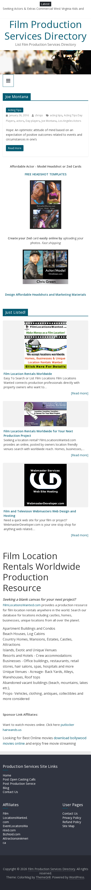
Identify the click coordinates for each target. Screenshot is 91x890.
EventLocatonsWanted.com (15, 828)
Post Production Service (19, 784)
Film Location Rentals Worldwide (28, 374)
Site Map (68, 826)
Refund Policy (71, 822)
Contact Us (10, 792)
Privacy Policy (71, 818)
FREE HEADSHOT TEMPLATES (45, 174)
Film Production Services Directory (45, 30)
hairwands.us (12, 730)
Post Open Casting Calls (19, 779)
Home (7, 775)
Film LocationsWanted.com (15, 817)
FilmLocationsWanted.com (22, 605)
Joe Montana (49, 121)
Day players (33, 121)
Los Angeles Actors (69, 121)
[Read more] (79, 393)
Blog (6, 788)
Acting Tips (14, 110)
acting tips (56, 115)
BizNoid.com (11, 834)
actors (20, 121)
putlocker (67, 724)
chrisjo (39, 115)
